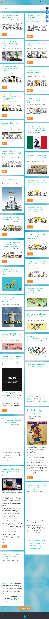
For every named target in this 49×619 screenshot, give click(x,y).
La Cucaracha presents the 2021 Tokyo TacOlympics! (12, 218)
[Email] (47, 18)
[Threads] (47, 8)
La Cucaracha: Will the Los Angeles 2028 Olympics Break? (12, 44)
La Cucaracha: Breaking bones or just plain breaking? (36, 72)
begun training (33, 401)
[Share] (47, 20)
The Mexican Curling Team (8, 392)
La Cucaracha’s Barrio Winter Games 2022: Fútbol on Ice (37, 100)
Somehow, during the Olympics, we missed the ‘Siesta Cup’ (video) (11, 420)
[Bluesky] (47, 15)
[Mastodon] (47, 10)
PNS (28, 446)
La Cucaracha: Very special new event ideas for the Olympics (37, 263)
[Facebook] (47, 13)
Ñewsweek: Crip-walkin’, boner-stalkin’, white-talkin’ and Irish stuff (12, 471)
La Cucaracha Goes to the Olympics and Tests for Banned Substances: (11, 244)
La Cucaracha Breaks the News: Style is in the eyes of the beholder (11, 68)
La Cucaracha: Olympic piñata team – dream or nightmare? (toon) (35, 290)
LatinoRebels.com (6, 462)
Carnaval (29, 398)
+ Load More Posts (24, 608)
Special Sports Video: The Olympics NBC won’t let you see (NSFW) (36, 487)
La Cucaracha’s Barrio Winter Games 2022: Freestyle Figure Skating (11, 125)
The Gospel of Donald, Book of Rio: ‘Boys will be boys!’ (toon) (11, 300)
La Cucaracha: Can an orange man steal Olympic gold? (12, 153)
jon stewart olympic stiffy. (13, 520)
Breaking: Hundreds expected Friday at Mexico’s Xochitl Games (35, 412)
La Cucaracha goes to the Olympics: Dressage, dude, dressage (37, 157)
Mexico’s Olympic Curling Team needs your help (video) (11, 358)
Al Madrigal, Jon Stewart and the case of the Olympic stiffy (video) (11, 556)
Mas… (5, 35)
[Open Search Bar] (40, 2)
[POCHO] (2, 2)
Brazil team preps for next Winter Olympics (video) (36, 366)
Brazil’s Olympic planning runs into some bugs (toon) (37, 337)
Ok (24, 617)
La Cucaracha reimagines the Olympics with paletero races (36, 236)
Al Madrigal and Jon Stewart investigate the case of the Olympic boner (37, 548)
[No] (47, 615)
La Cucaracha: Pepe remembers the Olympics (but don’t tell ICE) (36, 17)
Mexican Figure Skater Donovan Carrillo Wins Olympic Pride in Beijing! (36, 128)
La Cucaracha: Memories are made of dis (11, 16)
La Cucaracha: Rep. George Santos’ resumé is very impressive (11, 97)
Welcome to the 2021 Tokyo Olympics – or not (11, 270)
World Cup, (30, 399)
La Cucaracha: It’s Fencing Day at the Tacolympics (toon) (36, 316)
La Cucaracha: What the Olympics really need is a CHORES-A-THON (36, 182)
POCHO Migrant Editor (7, 583)
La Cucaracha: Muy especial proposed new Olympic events (35, 209)
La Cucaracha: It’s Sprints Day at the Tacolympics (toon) (11, 336)
